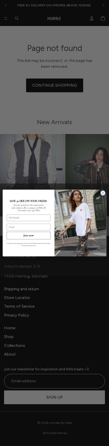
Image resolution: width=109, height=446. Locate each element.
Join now (29, 235)
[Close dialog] (103, 193)
